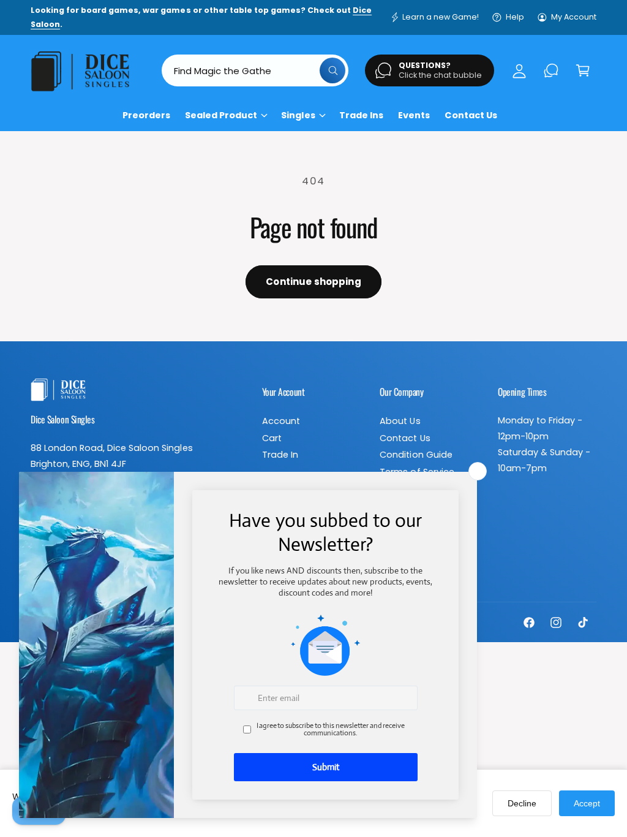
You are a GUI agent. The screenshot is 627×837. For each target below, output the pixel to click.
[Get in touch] (551, 70)
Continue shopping (313, 281)
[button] (583, 70)
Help (515, 17)
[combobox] (255, 70)
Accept (587, 803)
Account (281, 421)
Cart (272, 438)
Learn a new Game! (440, 17)
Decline (522, 803)
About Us (400, 421)
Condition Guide (416, 455)
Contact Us (405, 438)
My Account (573, 17)
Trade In (280, 455)
